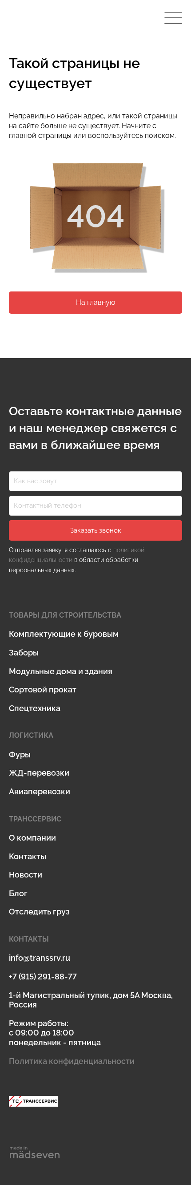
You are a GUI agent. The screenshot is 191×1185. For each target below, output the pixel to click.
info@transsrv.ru (39, 958)
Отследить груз (39, 911)
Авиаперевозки (39, 791)
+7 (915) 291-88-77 (43, 976)
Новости (25, 874)
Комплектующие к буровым (64, 634)
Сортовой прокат (42, 689)
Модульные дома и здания (60, 671)
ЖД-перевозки (39, 772)
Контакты (27, 856)
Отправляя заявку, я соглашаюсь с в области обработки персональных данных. (76, 560)
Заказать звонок (95, 530)
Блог (18, 893)
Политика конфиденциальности (72, 1061)
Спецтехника (34, 708)
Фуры (20, 754)
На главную (95, 302)
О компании (32, 837)
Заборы (24, 652)
